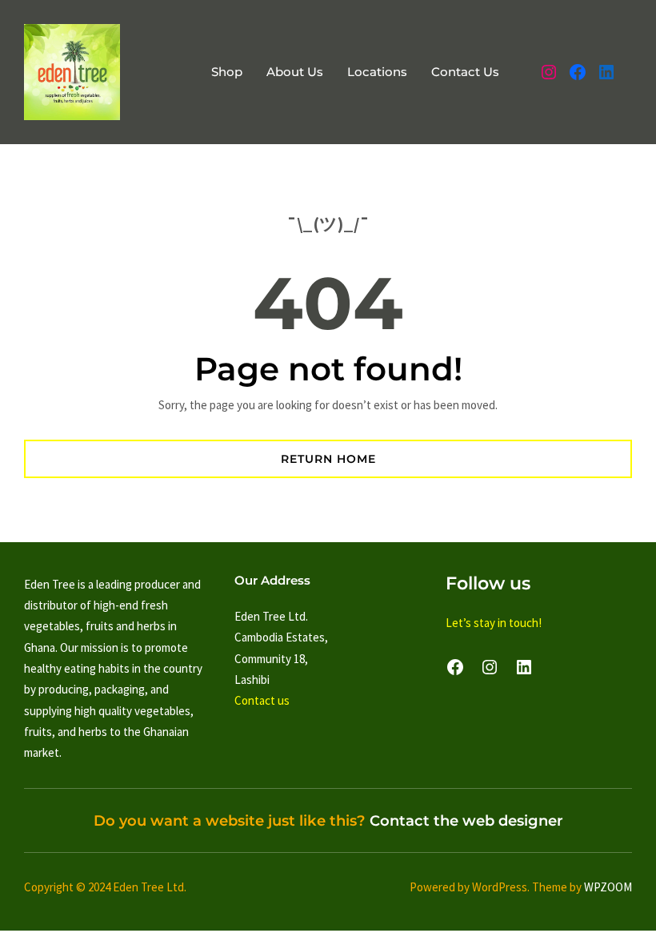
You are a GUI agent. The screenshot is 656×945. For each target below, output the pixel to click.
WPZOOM (608, 887)
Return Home (328, 459)
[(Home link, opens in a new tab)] (72, 72)
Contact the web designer (466, 820)
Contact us (262, 700)
